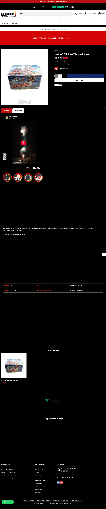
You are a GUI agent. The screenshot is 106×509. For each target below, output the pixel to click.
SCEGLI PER (38, 478)
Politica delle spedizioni (8, 472)
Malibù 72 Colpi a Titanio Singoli (10, 380)
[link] (53, 38)
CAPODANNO (38, 484)
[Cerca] (69, 14)
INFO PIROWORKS (40, 469)
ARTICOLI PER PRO (40, 481)
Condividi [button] (59, 85)
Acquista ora (79, 80)
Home (43, 29)
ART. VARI (37, 492)
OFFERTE (37, 472)
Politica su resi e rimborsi (8, 475)
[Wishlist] (56, 68)
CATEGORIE (38, 475)
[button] (3, 19)
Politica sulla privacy (7, 478)
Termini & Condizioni (7, 469)
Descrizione (6, 111)
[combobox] (45, 14)
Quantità (57, 73)
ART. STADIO (38, 489)
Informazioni (18, 111)
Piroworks (43, 503)
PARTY (36, 486)
